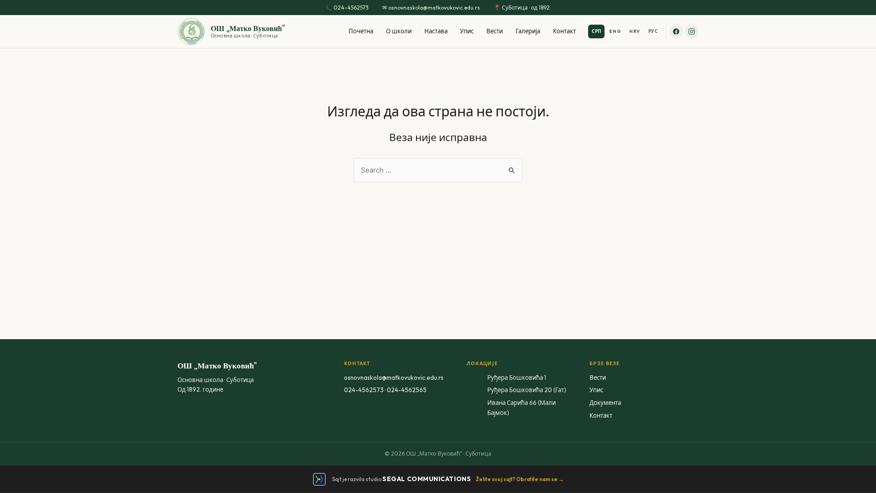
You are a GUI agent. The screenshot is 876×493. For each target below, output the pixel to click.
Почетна (361, 31)
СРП (596, 31)
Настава (436, 31)
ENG (615, 31)
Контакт (564, 31)
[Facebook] (676, 31)
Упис (467, 31)
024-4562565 (407, 389)
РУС (653, 31)
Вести (494, 31)
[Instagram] (692, 31)
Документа (605, 402)
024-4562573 (351, 7)
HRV (634, 31)
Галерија (528, 31)
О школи (399, 31)
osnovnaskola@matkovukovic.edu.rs (434, 7)
